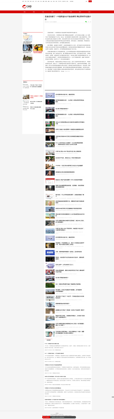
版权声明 (59, 415)
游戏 (38, 1)
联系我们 (52, 415)
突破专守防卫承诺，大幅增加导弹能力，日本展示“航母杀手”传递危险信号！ (70, 316)
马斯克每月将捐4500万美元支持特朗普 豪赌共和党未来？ (69, 137)
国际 (34, 12)
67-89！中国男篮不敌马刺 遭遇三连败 (52, 343)
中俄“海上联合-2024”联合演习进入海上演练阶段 (68, 151)
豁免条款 (62, 415)
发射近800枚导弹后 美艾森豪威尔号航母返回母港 (69, 208)
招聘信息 (56, 415)
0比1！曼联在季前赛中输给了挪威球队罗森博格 (68, 284)
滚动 (89, 12)
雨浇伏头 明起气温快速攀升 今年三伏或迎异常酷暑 (69, 180)
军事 (28, 1)
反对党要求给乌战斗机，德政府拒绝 (65, 94)
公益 (51, 1)
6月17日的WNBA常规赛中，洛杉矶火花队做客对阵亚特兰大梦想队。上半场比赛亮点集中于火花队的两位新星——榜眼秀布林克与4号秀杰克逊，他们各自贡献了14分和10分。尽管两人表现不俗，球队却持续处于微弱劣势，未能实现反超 (68, 380)
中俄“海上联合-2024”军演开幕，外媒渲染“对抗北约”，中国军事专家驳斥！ (70, 229)
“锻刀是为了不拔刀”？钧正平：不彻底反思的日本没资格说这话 (70, 297)
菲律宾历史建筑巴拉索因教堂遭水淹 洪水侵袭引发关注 (27, 62)
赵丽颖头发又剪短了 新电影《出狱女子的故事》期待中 (70, 310)
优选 (54, 1)
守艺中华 (59, 1)
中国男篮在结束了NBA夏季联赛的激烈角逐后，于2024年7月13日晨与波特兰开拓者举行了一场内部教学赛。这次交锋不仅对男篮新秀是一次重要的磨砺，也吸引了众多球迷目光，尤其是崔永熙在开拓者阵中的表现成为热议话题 (67, 392)
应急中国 (64, 1)
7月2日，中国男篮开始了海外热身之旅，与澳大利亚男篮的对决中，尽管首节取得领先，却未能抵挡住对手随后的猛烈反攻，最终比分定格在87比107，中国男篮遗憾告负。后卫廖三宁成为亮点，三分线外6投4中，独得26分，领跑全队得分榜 (68, 403)
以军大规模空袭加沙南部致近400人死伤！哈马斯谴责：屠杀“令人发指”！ (70, 324)
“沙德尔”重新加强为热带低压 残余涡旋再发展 (27, 42)
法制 (56, 1)
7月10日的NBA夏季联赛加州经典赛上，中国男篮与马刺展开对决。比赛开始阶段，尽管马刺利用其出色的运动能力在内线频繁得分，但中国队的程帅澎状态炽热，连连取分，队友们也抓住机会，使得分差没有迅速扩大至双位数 (67, 368)
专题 (62, 12)
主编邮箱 (57, 413)
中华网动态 (70, 415)
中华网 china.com (27, 6)
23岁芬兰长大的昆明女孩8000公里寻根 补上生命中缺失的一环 (27, 52)
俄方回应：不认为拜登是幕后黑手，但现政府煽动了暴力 (70, 195)
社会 (43, 12)
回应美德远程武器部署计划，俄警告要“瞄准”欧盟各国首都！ (70, 202)
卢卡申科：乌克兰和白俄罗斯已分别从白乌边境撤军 (69, 165)
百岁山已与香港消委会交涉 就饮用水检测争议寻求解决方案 (70, 122)
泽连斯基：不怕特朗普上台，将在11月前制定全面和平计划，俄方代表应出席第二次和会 (70, 243)
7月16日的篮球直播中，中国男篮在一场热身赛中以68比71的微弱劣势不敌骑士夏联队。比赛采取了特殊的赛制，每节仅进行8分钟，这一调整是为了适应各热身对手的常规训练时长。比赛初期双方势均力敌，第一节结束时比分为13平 (68, 357)
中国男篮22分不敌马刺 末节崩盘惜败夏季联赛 (53, 364)
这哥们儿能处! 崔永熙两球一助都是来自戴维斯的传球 (70, 129)
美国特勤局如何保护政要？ (63, 303)
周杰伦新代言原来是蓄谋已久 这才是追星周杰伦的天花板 (70, 214)
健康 (48, 1)
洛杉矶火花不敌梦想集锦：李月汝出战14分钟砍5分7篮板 (55, 376)
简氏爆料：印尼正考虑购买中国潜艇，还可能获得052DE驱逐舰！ (69, 290)
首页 (23, 1)
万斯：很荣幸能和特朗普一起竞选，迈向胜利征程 (69, 251)
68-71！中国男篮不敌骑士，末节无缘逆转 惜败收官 (54, 353)
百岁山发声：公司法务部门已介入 (64, 264)
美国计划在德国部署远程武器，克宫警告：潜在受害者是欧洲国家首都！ (70, 186)
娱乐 (33, 1)
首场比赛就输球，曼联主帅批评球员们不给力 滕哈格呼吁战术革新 (70, 271)
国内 (25, 12)
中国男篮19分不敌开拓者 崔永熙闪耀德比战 (53, 388)
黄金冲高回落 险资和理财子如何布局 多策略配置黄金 (38, 52)
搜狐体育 (55, 21)
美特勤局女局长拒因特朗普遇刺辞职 (65, 172)
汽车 (36, 1)
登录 (90, 1)
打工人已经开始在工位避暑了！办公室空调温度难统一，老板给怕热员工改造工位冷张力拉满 (69, 143)
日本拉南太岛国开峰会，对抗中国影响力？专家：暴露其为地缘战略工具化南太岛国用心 (70, 332)
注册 (86, 1)
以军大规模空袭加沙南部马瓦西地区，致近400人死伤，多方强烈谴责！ (70, 221)
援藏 (43, 1)
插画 (46, 1)
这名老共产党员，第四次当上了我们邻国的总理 (68, 158)
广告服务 (49, 415)
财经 (31, 1)
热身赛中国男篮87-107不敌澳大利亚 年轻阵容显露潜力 (55, 399)
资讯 (25, 1)
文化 (41, 1)
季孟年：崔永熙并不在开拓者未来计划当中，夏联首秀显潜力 (70, 258)
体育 (52, 12)
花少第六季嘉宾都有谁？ (62, 108)
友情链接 (66, 415)
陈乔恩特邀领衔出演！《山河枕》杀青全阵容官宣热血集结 (70, 101)
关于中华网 (45, 415)
